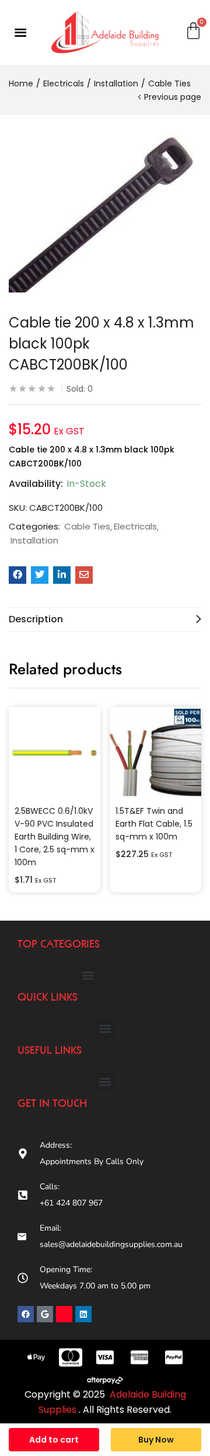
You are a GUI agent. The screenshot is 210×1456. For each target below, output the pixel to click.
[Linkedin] (83, 1314)
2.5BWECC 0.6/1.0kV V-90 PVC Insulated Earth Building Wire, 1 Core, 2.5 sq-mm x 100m (54, 836)
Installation (116, 83)
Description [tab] (36, 619)
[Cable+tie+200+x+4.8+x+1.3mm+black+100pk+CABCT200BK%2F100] (39, 575)
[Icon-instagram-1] (64, 1314)
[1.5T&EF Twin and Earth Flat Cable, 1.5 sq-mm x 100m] (155, 753)
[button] (88, 975)
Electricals (63, 83)
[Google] (45, 1314)
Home (21, 83)
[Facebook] (26, 1314)
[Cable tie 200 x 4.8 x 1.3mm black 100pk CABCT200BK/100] (17, 575)
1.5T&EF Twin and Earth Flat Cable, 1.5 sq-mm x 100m (154, 823)
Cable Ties (169, 83)
